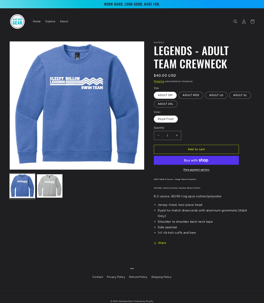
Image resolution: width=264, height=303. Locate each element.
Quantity (159, 127)
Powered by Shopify (143, 301)
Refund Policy (138, 277)
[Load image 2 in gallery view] (49, 186)
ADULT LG (216, 95)
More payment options (196, 169)
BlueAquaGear (126, 301)
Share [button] (162, 243)
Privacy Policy (116, 277)
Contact (97, 277)
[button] (235, 21)
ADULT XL (240, 95)
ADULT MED (191, 95)
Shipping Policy (161, 277)
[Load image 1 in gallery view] (22, 186)
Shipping (159, 81)
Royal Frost (166, 119)
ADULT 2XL (165, 104)
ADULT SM (165, 95)
